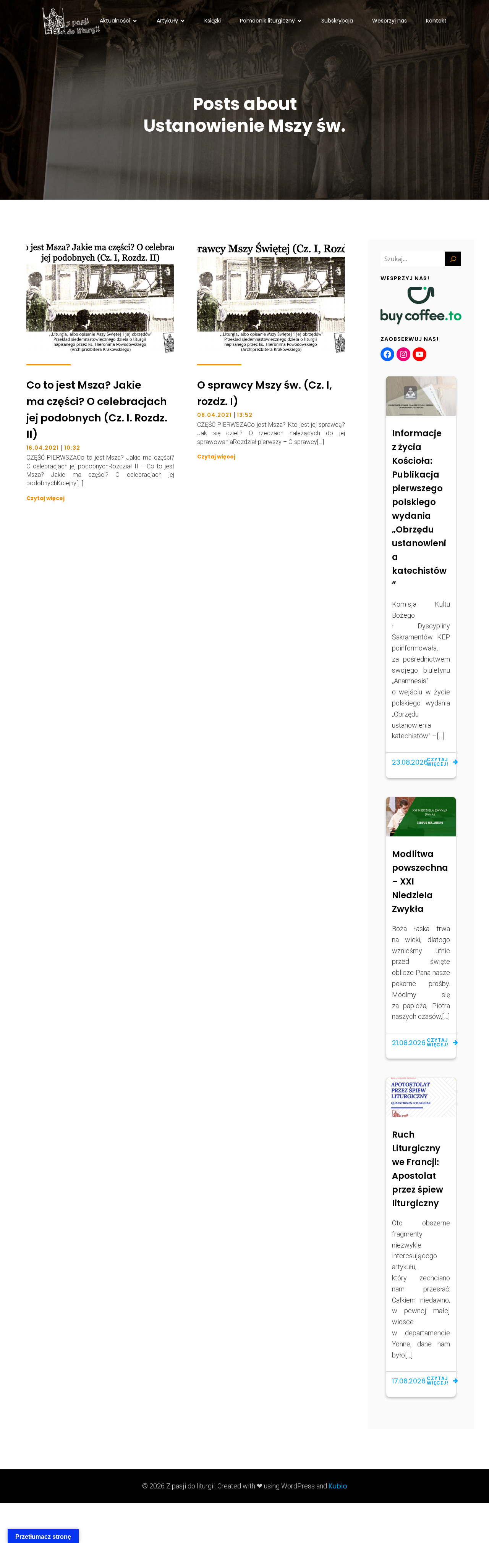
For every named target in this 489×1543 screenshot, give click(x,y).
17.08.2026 (409, 1381)
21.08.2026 (409, 1042)
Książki (212, 20)
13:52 (245, 415)
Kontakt (436, 20)
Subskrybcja (337, 20)
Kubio (338, 1486)
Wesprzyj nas (389, 20)
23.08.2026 (410, 762)
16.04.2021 (42, 448)
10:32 (72, 448)
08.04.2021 (214, 415)
